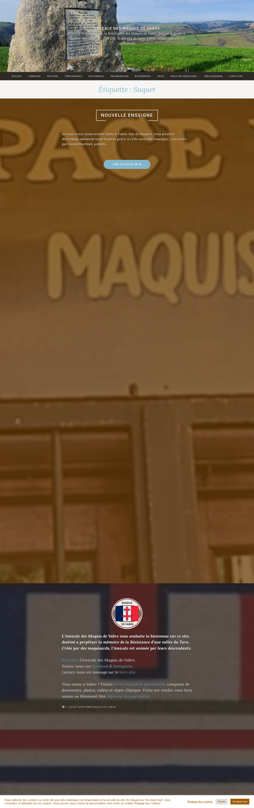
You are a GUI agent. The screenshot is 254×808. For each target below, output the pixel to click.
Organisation (119, 76)
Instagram (122, 666)
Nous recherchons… (184, 76)
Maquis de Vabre (104, 707)
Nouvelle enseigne (127, 115)
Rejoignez (70, 660)
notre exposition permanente (140, 684)
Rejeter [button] (221, 801)
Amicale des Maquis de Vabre (127, 28)
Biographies (143, 76)
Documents (96, 76)
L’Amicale (34, 76)
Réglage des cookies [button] (200, 801)
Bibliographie (214, 76)
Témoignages (73, 76)
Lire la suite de (131, 165)
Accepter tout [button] (240, 801)
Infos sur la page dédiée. (129, 696)
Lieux (160, 76)
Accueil (17, 76)
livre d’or (127, 672)
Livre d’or (235, 76)
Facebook (100, 666)
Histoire (52, 76)
